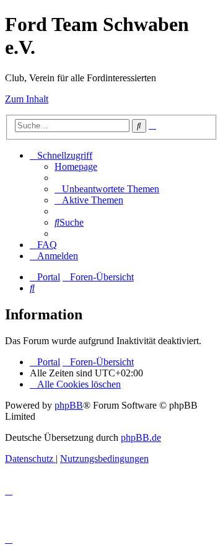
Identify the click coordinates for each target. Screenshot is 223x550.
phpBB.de (141, 437)
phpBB (69, 405)
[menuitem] (76, 166)
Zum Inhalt (26, 99)
